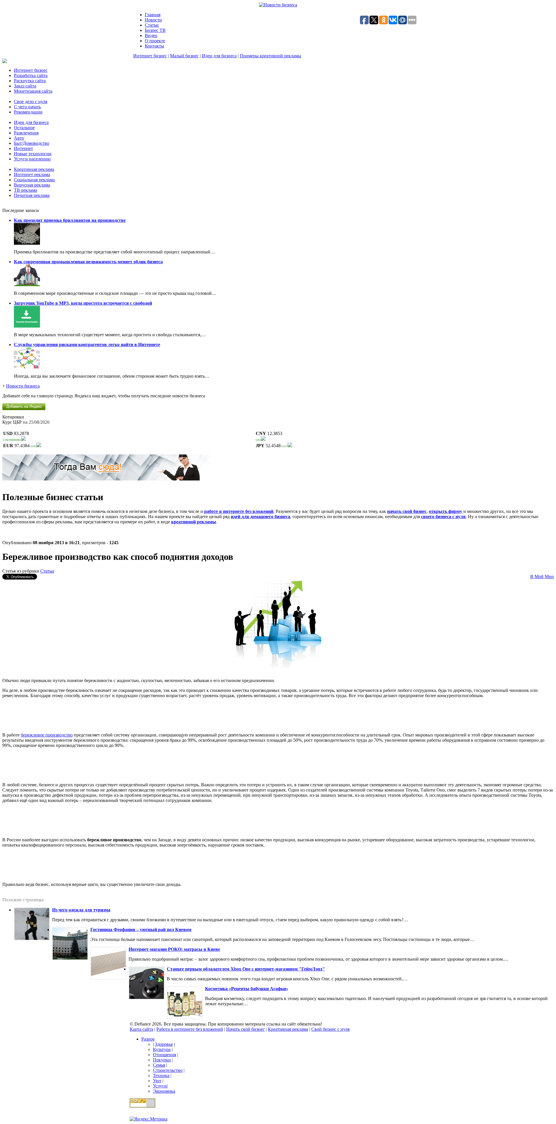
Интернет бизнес (150, 55)
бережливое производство (47, 734)
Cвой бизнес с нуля (330, 1029)
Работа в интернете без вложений (189, 1029)
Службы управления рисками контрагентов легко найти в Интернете (87, 344)
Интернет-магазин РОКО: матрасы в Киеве (174, 949)
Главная (152, 14)
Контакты (154, 45)
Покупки (162, 1059)
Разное (148, 1039)
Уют (157, 1080)
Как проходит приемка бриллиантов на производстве (70, 220)
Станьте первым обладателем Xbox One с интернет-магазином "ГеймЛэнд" (246, 968)
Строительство (167, 1070)
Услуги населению (32, 158)
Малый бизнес (184, 55)
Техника (161, 1075)
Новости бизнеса (23, 385)
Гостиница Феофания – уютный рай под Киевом (140, 929)
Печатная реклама (32, 195)
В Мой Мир (542, 576)
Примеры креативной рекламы (270, 55)
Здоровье (164, 1044)
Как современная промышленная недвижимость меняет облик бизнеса (88, 261)
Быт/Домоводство (31, 143)
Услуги (160, 1085)
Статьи (152, 25)
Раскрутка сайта (30, 80)
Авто (19, 138)
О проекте (155, 40)
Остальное (24, 127)
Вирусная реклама (32, 184)
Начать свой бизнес (245, 1029)
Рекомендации (28, 111)
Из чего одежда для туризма (81, 909)
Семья (159, 1065)
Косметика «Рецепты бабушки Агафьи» (246, 988)
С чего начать (27, 106)
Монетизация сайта (33, 91)
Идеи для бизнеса (219, 55)
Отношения (164, 1054)
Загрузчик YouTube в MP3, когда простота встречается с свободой (83, 303)
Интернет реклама (32, 174)
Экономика (164, 1091)
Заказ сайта (25, 85)
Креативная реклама (34, 169)
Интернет (23, 148)
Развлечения (26, 132)
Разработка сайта (30, 75)
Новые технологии (33, 153)
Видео (151, 35)
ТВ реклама (25, 190)
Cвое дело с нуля (30, 101)
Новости (153, 19)
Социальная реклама (34, 179)
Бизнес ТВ (155, 30)
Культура (162, 1049)
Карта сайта (141, 1029)
